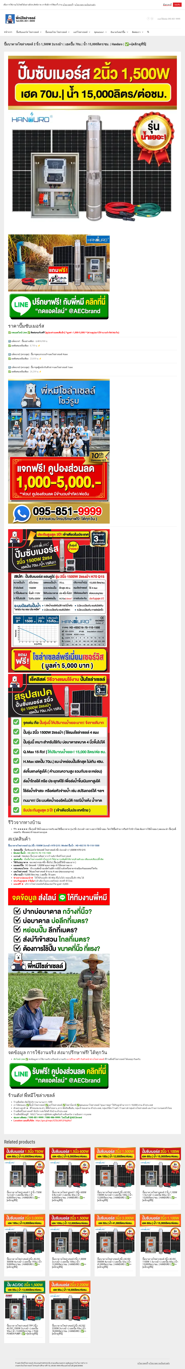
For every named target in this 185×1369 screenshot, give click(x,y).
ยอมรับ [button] (177, 5)
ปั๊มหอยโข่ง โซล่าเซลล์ (56, 32)
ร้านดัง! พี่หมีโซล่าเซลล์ (31, 1095)
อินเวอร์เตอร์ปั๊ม (118, 32)
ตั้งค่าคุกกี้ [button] (167, 5)
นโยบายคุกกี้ (142, 1363)
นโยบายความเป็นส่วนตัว (159, 1363)
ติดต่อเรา (136, 32)
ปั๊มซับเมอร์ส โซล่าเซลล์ (27, 32)
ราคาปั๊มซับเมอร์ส (26, 326)
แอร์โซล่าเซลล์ (80, 32)
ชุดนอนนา (99, 32)
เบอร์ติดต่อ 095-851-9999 (169, 19)
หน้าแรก (8, 32)
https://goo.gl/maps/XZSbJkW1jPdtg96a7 (54, 1120)
